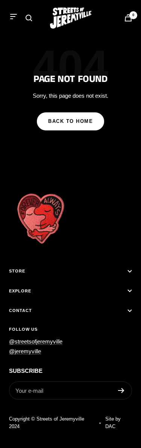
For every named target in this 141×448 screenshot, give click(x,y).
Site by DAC (113, 422)
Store (17, 271)
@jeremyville (25, 351)
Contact (20, 310)
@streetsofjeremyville (35, 341)
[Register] (121, 390)
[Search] (29, 18)
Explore (20, 291)
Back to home (70, 121)
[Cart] (128, 17)
